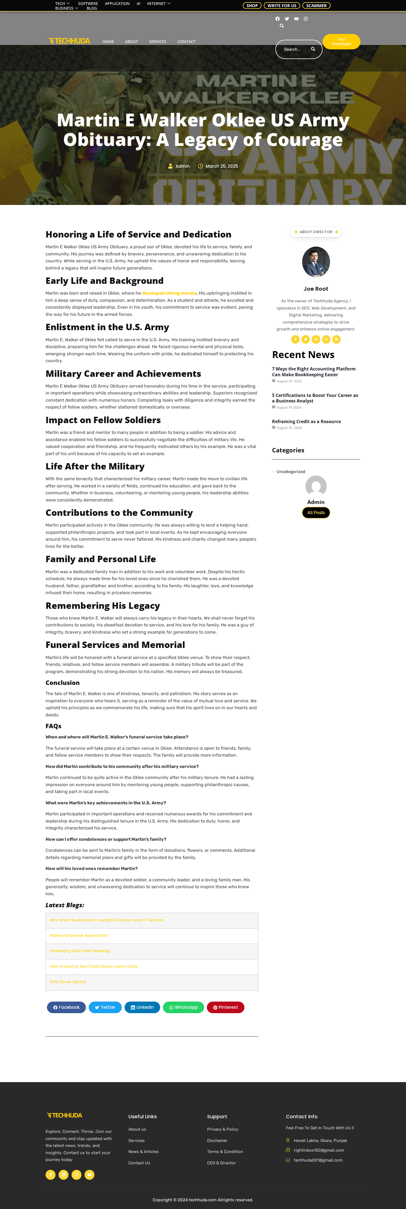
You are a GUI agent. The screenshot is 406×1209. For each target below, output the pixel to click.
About (131, 41)
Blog (92, 8)
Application (117, 3)
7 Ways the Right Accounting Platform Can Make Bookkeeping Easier (314, 372)
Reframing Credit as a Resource (306, 421)
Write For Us (282, 5)
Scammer (316, 5)
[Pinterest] (336, 339)
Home (108, 41)
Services (158, 41)
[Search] (313, 49)
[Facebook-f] (295, 339)
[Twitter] (305, 339)
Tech (60, 3)
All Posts (316, 512)
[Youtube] (296, 19)
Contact (187, 41)
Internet (156, 3)
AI (138, 3)
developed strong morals (169, 293)
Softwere (88, 3)
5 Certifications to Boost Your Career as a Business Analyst (315, 398)
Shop (252, 5)
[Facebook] (277, 19)
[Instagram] (306, 19)
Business (64, 8)
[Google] (316, 339)
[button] (281, 26)
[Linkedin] (63, 1175)
